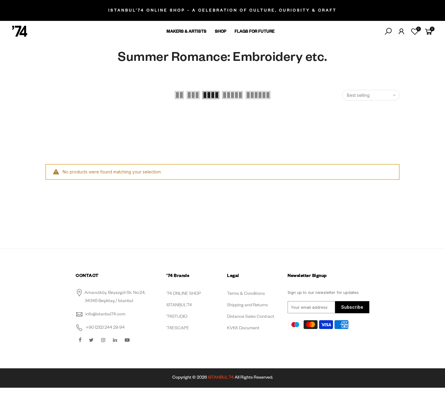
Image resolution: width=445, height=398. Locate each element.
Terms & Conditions (246, 294)
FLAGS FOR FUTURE (255, 32)
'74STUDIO (176, 317)
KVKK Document (243, 328)
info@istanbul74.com (105, 314)
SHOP (220, 32)
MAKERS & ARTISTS (186, 32)
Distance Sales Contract (250, 317)
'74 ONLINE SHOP (183, 294)
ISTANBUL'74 (179, 305)
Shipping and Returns (247, 305)
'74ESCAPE (177, 328)
